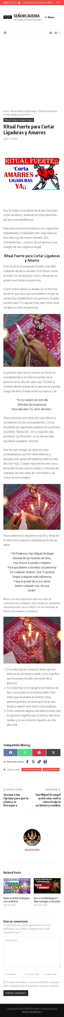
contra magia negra (31, 769)
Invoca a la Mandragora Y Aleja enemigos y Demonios (47, 900)
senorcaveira (32, 849)
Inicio (6, 111)
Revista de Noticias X (32, 1012)
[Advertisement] (32, 70)
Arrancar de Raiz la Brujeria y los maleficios (16, 900)
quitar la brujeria (51, 769)
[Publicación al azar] (50, 32)
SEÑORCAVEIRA (27, 15)
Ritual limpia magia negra (24, 111)
